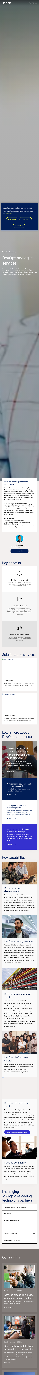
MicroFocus (7, 1227)
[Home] (7, 3)
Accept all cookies (12, 219)
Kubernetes (7, 1214)
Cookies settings (19, 225)
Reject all (25, 219)
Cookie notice (9, 213)
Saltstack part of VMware (12, 1240)
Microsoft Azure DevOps (11, 1220)
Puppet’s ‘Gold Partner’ (11, 1233)
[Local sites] (33, 3)
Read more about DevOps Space (17, 1132)
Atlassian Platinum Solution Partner (15, 1207)
